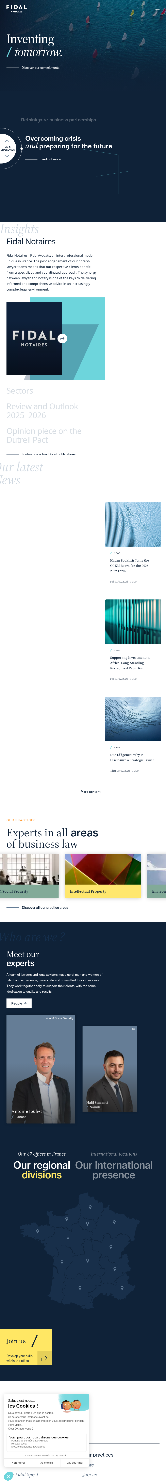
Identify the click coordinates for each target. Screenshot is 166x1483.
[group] (85, 876)
